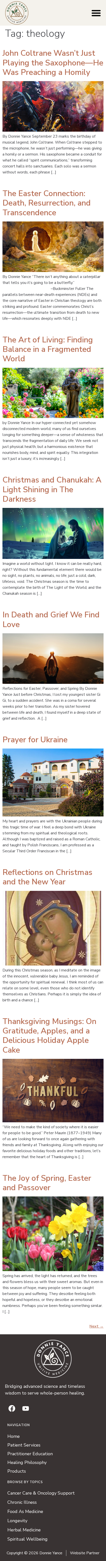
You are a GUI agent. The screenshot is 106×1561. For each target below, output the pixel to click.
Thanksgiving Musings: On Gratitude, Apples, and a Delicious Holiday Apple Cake (49, 1035)
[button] (96, 12)
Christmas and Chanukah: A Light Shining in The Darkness (52, 489)
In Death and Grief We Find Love (51, 619)
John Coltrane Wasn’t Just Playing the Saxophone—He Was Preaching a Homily (52, 63)
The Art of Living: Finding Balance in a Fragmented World (47, 349)
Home (13, 1436)
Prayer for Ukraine (35, 739)
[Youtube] (26, 1408)
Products (16, 1471)
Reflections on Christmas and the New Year (47, 877)
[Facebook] (12, 1408)
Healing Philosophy (27, 1462)
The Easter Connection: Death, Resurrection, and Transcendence (46, 203)
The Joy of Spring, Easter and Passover (46, 1183)
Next (96, 1326)
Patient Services (23, 1445)
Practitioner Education (30, 1454)
